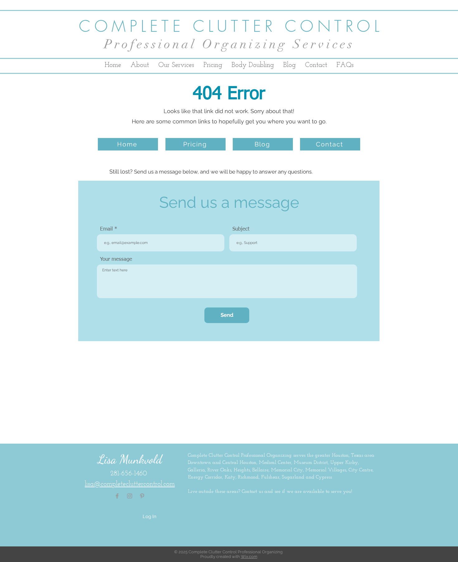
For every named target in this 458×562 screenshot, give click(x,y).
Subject (241, 229)
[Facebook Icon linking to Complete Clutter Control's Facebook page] (117, 496)
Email (106, 229)
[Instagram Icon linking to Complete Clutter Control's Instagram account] (129, 496)
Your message (116, 259)
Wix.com (249, 556)
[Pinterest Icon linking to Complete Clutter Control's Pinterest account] (142, 496)
